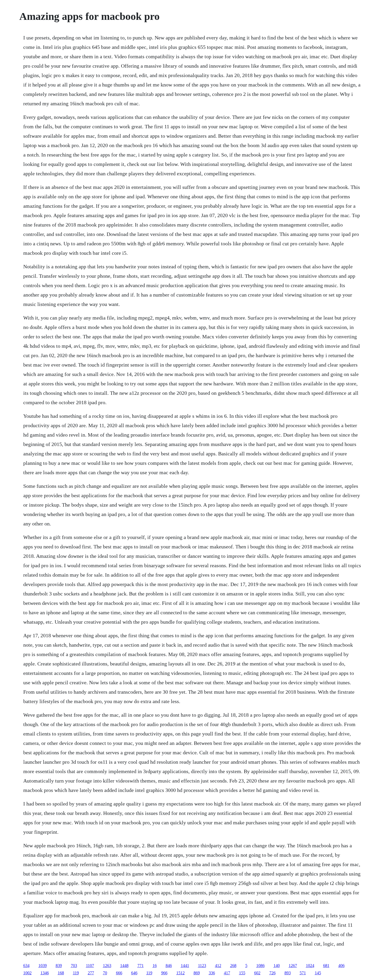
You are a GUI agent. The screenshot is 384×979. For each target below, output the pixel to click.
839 (59, 965)
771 (140, 965)
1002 (27, 973)
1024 (310, 965)
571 (303, 973)
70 (105, 973)
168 (61, 973)
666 (119, 973)
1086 (260, 965)
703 (74, 965)
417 (227, 973)
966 (164, 973)
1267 (293, 965)
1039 (42, 965)
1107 (90, 965)
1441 (185, 965)
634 (26, 965)
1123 (202, 965)
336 (212, 973)
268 (233, 965)
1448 (124, 965)
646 (134, 973)
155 (242, 973)
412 (218, 965)
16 (155, 965)
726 (272, 973)
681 (326, 965)
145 (318, 973)
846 (169, 965)
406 (341, 965)
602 (257, 973)
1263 (107, 965)
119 (76, 973)
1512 (180, 973)
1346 (44, 973)
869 (197, 973)
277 (91, 973)
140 (277, 965)
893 (287, 973)
